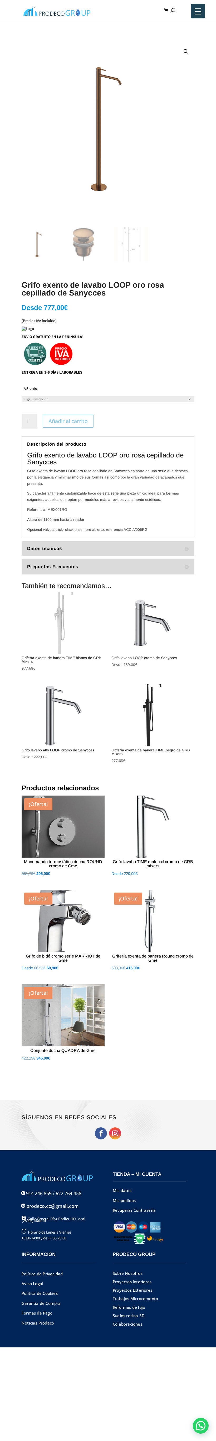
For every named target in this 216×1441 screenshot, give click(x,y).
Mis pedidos (124, 1200)
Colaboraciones (127, 1324)
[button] (186, 51)
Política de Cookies (40, 1293)
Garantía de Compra (41, 1303)
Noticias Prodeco (38, 1323)
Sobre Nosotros (128, 1273)
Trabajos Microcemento (135, 1298)
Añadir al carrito (68, 421)
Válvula (30, 389)
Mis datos (122, 1190)
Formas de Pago (37, 1313)
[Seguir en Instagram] (115, 1133)
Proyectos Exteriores (132, 1290)
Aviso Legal (32, 1283)
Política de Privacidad (42, 1273)
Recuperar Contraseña (134, 1210)
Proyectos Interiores (132, 1281)
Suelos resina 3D (129, 1315)
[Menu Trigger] (198, 11)
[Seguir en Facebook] (101, 1133)
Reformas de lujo (129, 1307)
